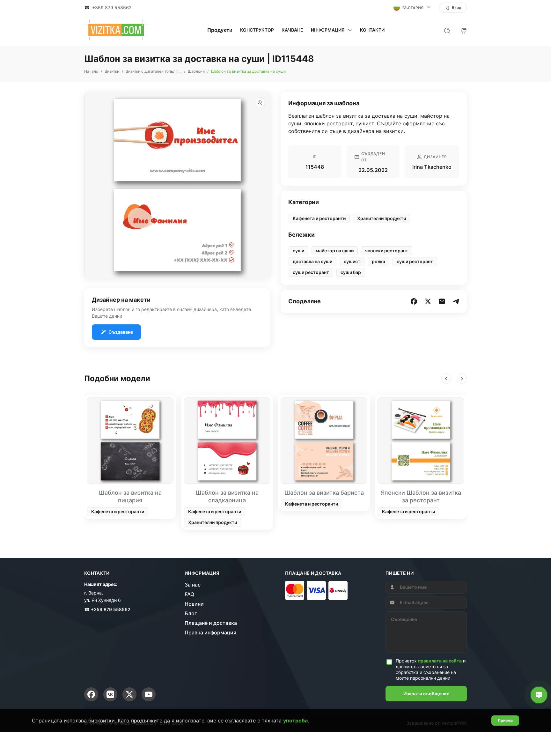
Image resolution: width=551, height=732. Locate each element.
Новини (194, 604)
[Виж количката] (463, 30)
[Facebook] (91, 694)
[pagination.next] (462, 378)
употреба (295, 720)
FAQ (189, 594)
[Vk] (110, 694)
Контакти (372, 30)
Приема (505, 720)
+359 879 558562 (112, 7)
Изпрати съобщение (426, 693)
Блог (191, 613)
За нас (193, 584)
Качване (292, 30)
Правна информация (210, 632)
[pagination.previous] (446, 378)
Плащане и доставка (211, 623)
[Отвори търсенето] (447, 30)
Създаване (120, 332)
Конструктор (257, 30)
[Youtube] (149, 694)
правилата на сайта (440, 660)
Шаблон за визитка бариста (324, 492)
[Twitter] (129, 694)
